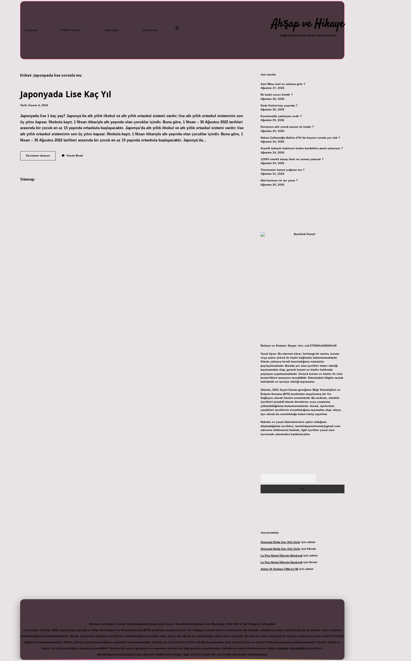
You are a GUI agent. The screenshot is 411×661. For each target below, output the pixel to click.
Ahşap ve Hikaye (308, 24)
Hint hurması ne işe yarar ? (279, 180)
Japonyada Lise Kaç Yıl (65, 94)
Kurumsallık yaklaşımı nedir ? (281, 116)
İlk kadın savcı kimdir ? (277, 94)
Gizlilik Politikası (71, 30)
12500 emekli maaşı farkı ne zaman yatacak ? (292, 159)
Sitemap (27, 179)
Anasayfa (31, 30)
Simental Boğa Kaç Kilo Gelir (280, 542)
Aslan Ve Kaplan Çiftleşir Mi (279, 568)
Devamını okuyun (41, 157)
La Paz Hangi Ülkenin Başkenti (282, 555)
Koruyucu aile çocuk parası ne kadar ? (287, 126)
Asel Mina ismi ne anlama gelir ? (283, 84)
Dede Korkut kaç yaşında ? (279, 105)
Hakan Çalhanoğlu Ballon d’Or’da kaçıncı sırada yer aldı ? (300, 137)
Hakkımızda (149, 30)
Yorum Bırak (74, 155)
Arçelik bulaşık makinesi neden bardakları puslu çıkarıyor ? (302, 148)
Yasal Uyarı (111, 30)
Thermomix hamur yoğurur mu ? (282, 169)
